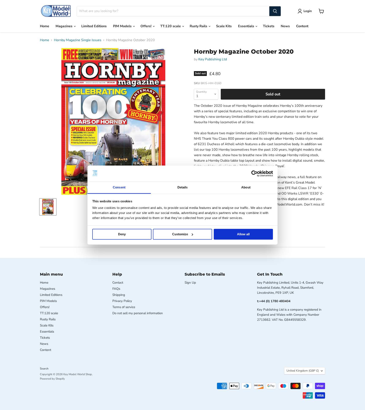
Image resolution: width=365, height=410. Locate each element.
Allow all (243, 234)
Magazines (64, 26)
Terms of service (123, 307)
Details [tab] (182, 187)
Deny (122, 234)
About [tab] (246, 187)
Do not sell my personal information (137, 313)
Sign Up (190, 282)
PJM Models (122, 26)
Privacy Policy (122, 301)
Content (302, 26)
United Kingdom (302, 371)
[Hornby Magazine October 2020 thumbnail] (47, 207)
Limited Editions (94, 26)
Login (308, 11)
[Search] (275, 11)
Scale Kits (224, 26)
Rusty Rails (199, 26)
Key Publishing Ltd (212, 59)
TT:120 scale (171, 26)
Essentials (246, 26)
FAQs (116, 289)
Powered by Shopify (52, 379)
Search (44, 369)
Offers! (146, 26)
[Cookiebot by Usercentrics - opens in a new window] (254, 173)
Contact (117, 282)
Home (44, 26)
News (285, 26)
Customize (180, 234)
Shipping (118, 295)
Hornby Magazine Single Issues (77, 40)
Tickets (268, 26)
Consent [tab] (119, 187)
